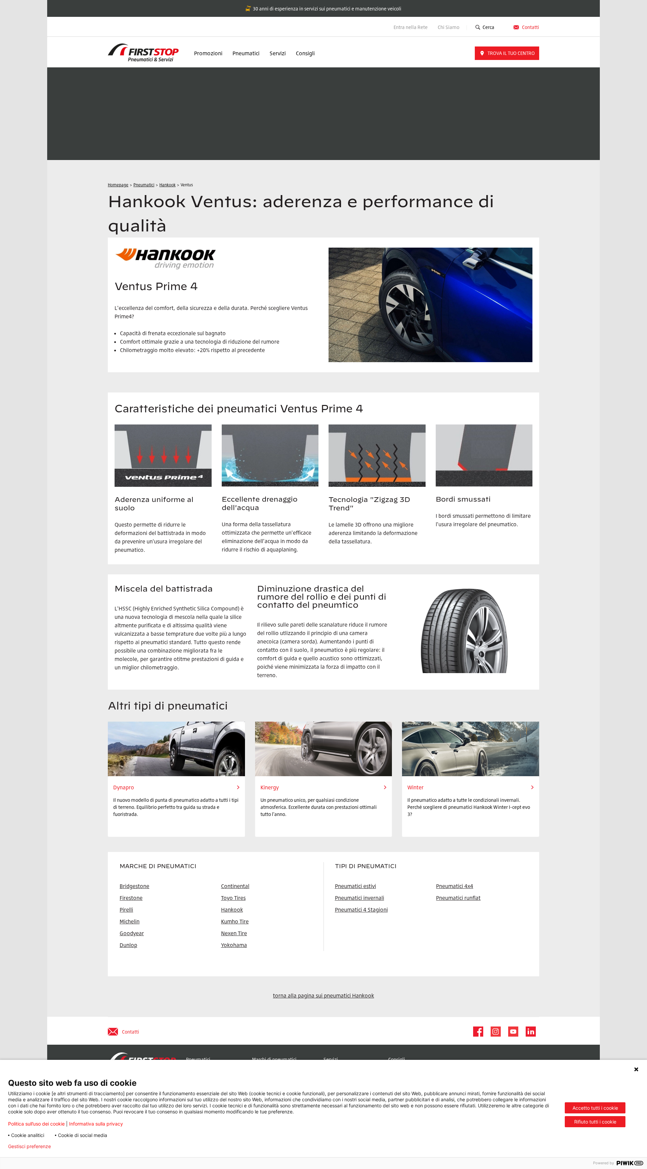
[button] (507, 53)
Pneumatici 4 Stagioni (361, 909)
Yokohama (234, 945)
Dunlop (128, 945)
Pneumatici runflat (458, 897)
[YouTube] (513, 1031)
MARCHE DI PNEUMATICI (158, 866)
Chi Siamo (449, 27)
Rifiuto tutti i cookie (595, 1122)
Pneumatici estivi (355, 886)
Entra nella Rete (411, 27)
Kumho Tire (235, 921)
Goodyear (132, 933)
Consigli (305, 53)
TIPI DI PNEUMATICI (366, 866)
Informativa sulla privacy (96, 1124)
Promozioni (208, 53)
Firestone (131, 897)
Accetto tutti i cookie (595, 1108)
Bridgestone (134, 886)
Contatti (530, 27)
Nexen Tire (234, 933)
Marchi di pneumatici (274, 1059)
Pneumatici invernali (359, 897)
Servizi (278, 53)
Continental (235, 886)
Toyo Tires (233, 897)
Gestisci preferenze (29, 1146)
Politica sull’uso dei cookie (36, 1124)
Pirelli (126, 909)
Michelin (130, 921)
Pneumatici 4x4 (454, 886)
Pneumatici (246, 53)
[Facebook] (478, 1031)
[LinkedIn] (530, 1031)
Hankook (232, 909)
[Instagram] (495, 1031)
